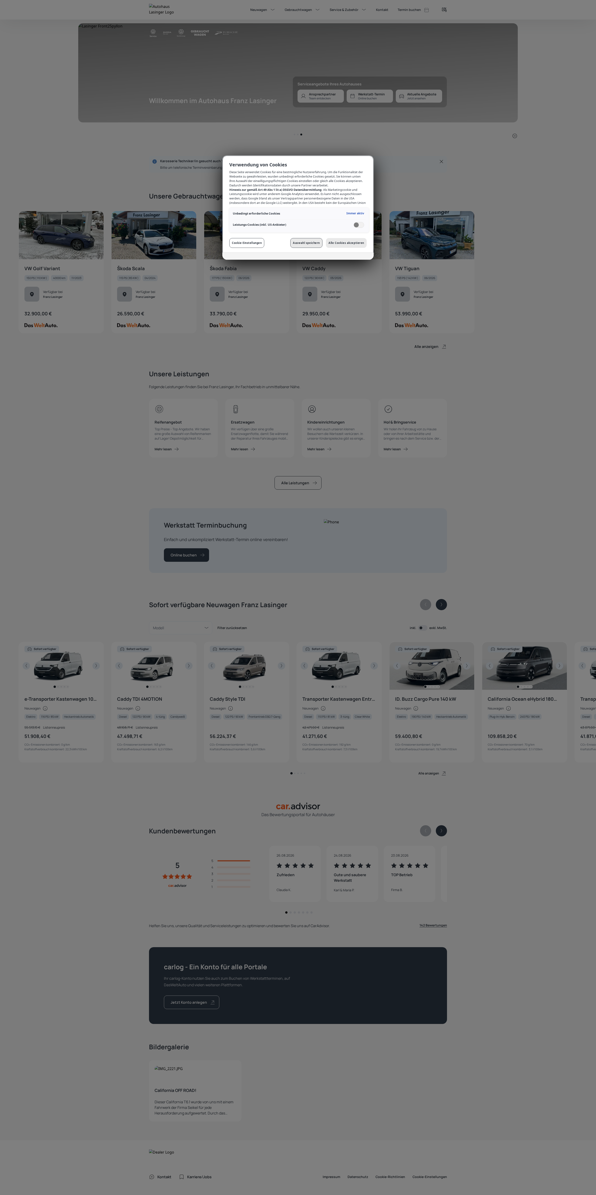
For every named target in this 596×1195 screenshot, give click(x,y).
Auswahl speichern (306, 243)
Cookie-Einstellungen (247, 243)
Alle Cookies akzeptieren (346, 243)
